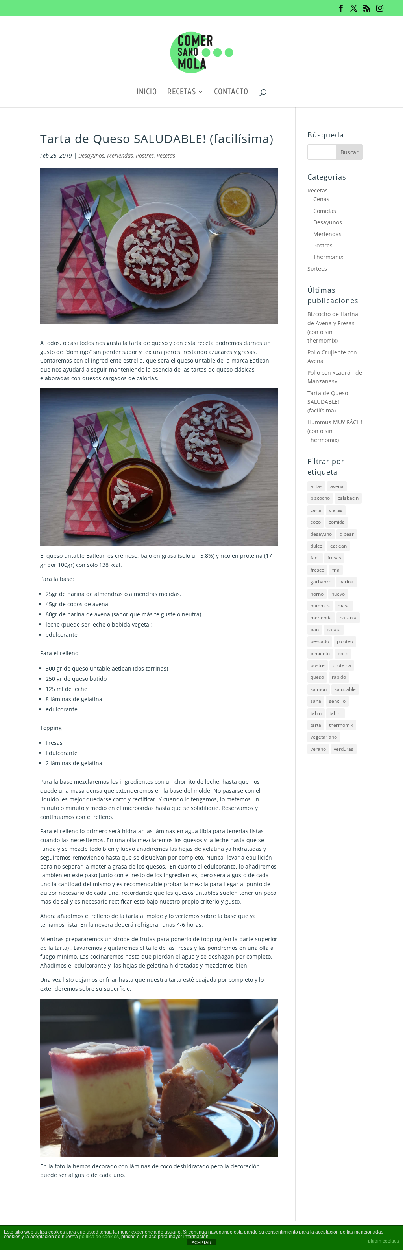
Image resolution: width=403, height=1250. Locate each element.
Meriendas (120, 155)
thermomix (341, 725)
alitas (316, 486)
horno (317, 593)
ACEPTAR (201, 1242)
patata (334, 629)
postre (318, 665)
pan (315, 629)
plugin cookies (383, 1241)
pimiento (320, 653)
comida (337, 522)
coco (316, 522)
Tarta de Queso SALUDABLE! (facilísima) (327, 401)
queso (317, 677)
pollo (343, 653)
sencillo (337, 701)
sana (316, 701)
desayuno (321, 534)
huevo (338, 593)
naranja (348, 617)
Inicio (147, 92)
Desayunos (91, 155)
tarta (316, 725)
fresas (334, 557)
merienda (321, 617)
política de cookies (99, 1236)
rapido (339, 677)
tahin (316, 713)
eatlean (338, 546)
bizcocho (320, 498)
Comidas (324, 210)
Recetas (181, 92)
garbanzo (321, 581)
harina (346, 581)
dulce (316, 546)
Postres (145, 155)
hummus (320, 605)
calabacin (348, 498)
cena (316, 510)
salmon (319, 689)
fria (336, 569)
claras (335, 510)
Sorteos (317, 268)
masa (344, 605)
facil (315, 557)
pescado (320, 641)
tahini (335, 713)
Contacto (231, 92)
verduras (343, 749)
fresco (317, 569)
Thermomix (328, 256)
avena (337, 486)
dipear (347, 534)
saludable (345, 689)
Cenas (321, 199)
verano (318, 749)
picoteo (345, 641)
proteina (342, 665)
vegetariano (324, 736)
